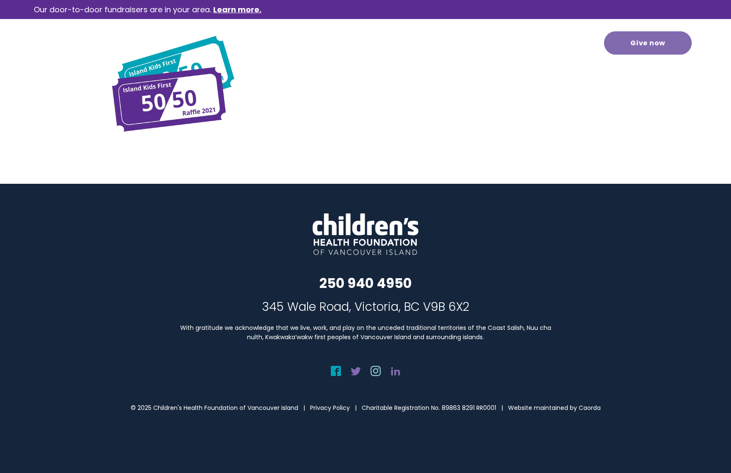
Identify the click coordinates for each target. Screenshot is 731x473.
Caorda (590, 408)
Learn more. (237, 9)
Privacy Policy (330, 408)
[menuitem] (257, 43)
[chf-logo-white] (72, 42)
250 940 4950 (365, 283)
